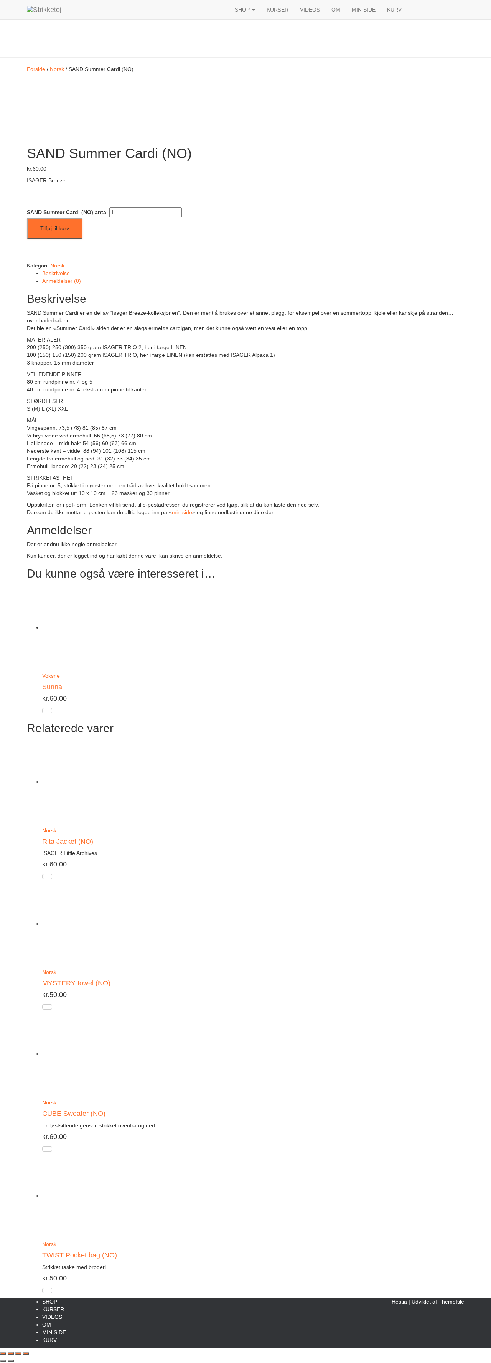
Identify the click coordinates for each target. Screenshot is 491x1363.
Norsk (57, 69)
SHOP (243, 10)
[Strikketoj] (125, 9)
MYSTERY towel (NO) (76, 983)
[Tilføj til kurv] (47, 710)
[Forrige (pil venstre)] (3, 1361)
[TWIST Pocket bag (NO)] (86, 1196)
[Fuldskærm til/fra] (11, 1353)
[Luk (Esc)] (26, 1353)
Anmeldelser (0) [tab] (61, 281)
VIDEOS (310, 10)
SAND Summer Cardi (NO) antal (67, 212)
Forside (36, 69)
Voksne (51, 676)
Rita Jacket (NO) (67, 841)
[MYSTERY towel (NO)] (86, 924)
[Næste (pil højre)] (11, 1361)
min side (182, 512)
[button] (253, 10)
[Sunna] (86, 627)
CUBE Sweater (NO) (73, 1113)
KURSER (277, 10)
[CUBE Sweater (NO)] (86, 1054)
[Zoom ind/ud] (3, 1353)
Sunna (52, 687)
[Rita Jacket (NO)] (86, 782)
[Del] (18, 1353)
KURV (394, 10)
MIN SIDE (364, 10)
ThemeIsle (451, 1302)
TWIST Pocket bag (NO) (79, 1255)
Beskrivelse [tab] (56, 273)
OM (335, 10)
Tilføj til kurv (54, 228)
